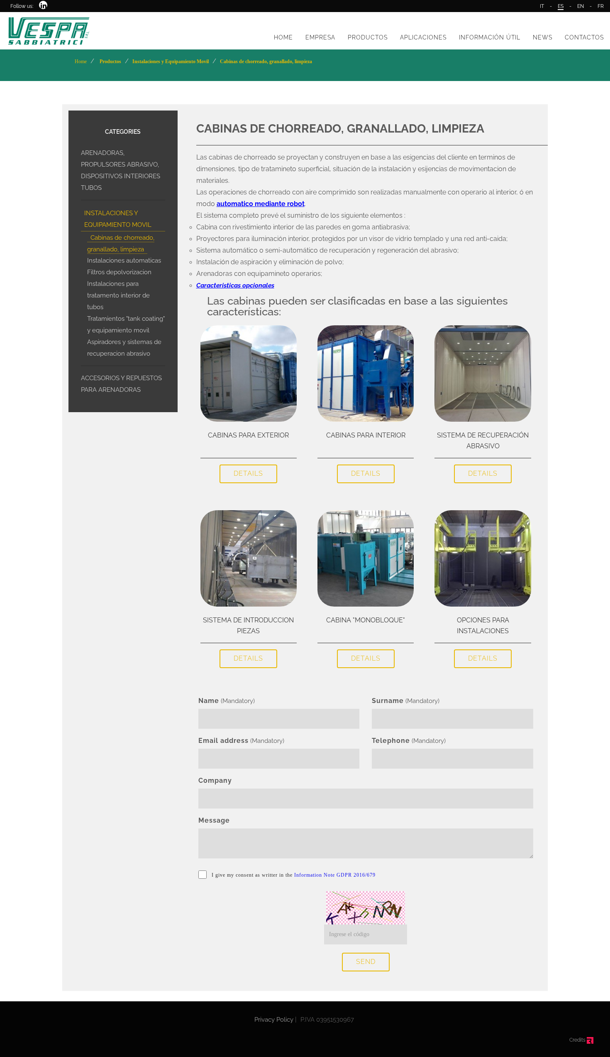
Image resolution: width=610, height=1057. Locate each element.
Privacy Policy (273, 1019)
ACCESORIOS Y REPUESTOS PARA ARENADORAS (121, 383)
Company (215, 780)
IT (542, 6)
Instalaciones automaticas (124, 260)
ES (561, 6)
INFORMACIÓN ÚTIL (489, 37)
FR (601, 6)
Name (208, 701)
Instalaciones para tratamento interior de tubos (118, 295)
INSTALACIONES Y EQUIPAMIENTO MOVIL (117, 219)
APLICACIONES (423, 37)
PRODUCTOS (368, 37)
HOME (283, 37)
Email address (223, 741)
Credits (578, 1040)
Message (214, 820)
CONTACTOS (584, 37)
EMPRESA (320, 37)
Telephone (391, 741)
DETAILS (248, 473)
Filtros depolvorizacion (119, 272)
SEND (366, 962)
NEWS (542, 37)
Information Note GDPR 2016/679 (335, 875)
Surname (388, 701)
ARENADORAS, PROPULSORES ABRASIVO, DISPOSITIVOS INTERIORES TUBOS (120, 170)
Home (81, 61)
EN (580, 6)
